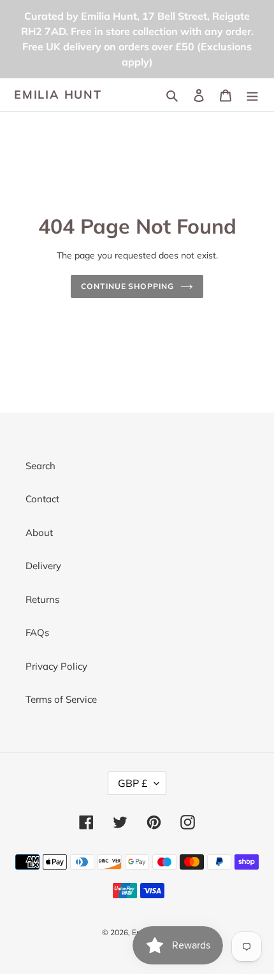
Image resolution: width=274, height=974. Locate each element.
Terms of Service (61, 699)
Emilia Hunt (58, 95)
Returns (42, 599)
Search (40, 466)
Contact (42, 499)
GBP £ (133, 783)
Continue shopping (128, 286)
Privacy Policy (56, 666)
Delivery (43, 566)
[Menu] (252, 95)
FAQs (37, 632)
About (39, 532)
